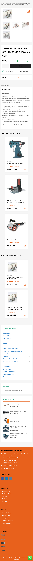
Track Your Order (6, 523)
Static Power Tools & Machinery (19, 3)
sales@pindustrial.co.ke (10, 465)
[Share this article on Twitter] (13, 77)
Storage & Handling (8, 335)
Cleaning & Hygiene (8, 369)
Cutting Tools (6, 366)
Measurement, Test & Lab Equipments (12, 351)
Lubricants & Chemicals (9, 353)
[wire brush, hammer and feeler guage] (6, 423)
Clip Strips (10, 275)
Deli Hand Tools (6, 364)
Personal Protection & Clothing (10, 348)
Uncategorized (6, 333)
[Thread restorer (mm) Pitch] (6, 406)
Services (4, 496)
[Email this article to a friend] (18, 77)
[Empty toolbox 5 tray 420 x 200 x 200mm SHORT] (6, 438)
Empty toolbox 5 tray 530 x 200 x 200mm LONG (18, 427)
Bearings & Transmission (9, 371)
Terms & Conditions (7, 520)
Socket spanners (7, 338)
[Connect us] (2, 478)
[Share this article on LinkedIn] (16, 77)
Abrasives (5, 376)
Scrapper (5, 343)
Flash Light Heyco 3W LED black (18, 411)
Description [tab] (5, 85)
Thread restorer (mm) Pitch (17, 404)
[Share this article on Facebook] (10, 77)
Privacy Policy (6, 515)
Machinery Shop (6, 494)
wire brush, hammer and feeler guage (19, 418)
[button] (28, 11)
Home (2, 3)
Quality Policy (5, 518)
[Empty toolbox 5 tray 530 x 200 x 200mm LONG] (6, 431)
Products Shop (6, 491)
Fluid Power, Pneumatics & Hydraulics (12, 359)
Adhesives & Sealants (8, 374)
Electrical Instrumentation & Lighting (12, 361)
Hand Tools (5, 356)
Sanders (9, 161)
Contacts (4, 501)
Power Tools (8, 3)
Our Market (5, 499)
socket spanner (7, 341)
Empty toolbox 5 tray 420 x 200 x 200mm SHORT (18, 434)
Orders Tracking (6, 513)
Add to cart (20, 66)
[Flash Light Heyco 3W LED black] (6, 413)
